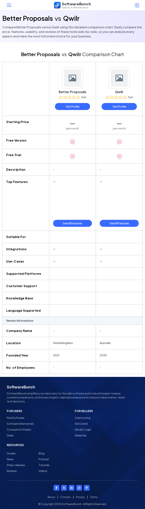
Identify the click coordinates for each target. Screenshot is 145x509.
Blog (42, 453)
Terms (94, 497)
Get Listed (81, 423)
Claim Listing (82, 417)
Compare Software (19, 429)
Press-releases (16, 465)
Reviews (12, 471)
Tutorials (44, 465)
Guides (11, 453)
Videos (43, 471)
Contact (65, 497)
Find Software (15, 417)
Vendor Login (83, 429)
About (51, 497)
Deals (10, 435)
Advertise (80, 435)
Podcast (44, 459)
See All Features (72, 223)
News (10, 459)
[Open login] (137, 5)
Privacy (80, 497)
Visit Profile (72, 106)
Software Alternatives (20, 423)
